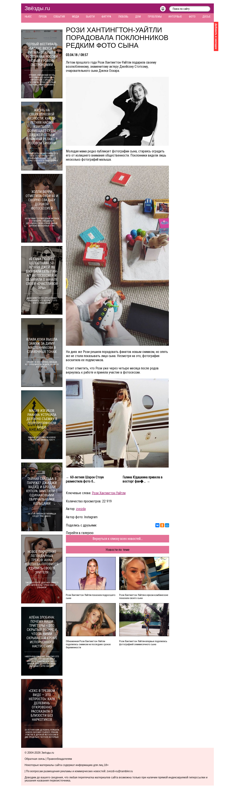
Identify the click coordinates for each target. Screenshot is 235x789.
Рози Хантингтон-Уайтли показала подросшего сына (90, 596)
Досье (206, 16)
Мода (75, 16)
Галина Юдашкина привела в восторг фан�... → (143, 479)
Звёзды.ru (37, 8)
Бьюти (90, 16)
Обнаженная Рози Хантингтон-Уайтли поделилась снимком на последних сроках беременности (88, 644)
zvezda (81, 509)
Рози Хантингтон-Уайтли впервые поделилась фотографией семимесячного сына (143, 643)
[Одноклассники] (162, 525)
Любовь (123, 16)
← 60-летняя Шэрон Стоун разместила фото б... (85, 479)
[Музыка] (164, 10)
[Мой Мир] (167, 525)
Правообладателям (59, 758)
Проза (43, 16)
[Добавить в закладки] (216, 36)
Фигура (106, 16)
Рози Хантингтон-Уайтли (109, 493)
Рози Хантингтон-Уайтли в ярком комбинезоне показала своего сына (143, 596)
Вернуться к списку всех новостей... (118, 539)
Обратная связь (35, 758)
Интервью (175, 16)
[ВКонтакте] (157, 525)
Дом (138, 16)
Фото (192, 16)
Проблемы (155, 16)
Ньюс (28, 16)
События (59, 16)
